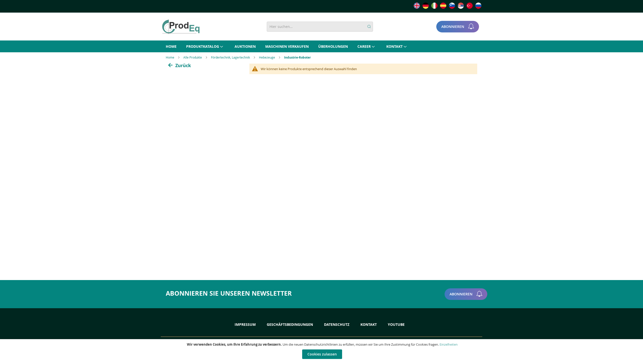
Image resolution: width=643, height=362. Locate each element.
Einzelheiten (449, 344)
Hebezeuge (267, 57)
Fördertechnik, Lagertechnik (231, 57)
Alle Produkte (193, 57)
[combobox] (320, 27)
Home (170, 57)
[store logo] (181, 26)
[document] (322, 350)
